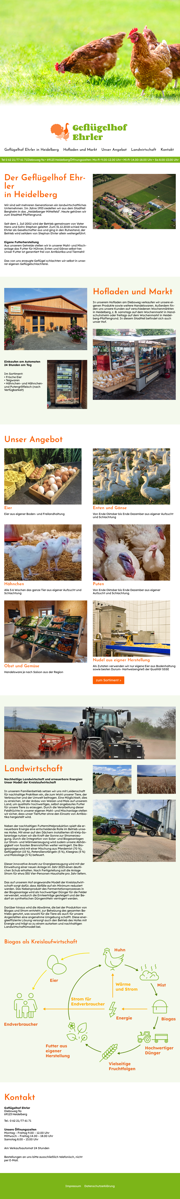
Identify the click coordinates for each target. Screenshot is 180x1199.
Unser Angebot (114, 150)
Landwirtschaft (143, 150)
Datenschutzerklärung (99, 1186)
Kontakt (167, 150)
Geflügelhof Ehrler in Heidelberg (31, 150)
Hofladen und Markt (80, 150)
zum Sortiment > (108, 680)
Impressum (73, 1186)
